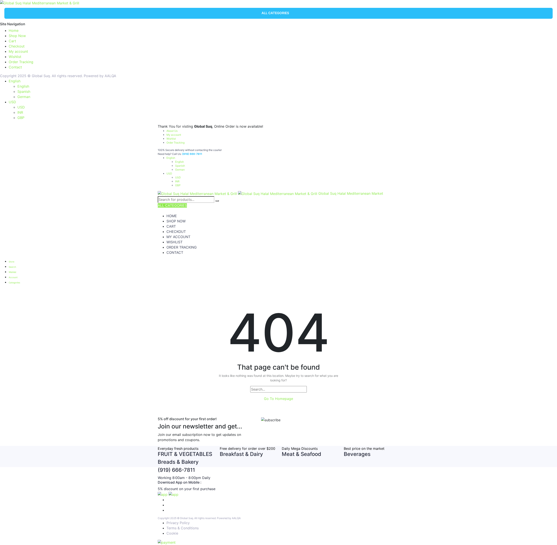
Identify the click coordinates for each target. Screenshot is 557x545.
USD (12, 102)
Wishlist (15, 56)
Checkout (17, 46)
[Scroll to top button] (547, 535)
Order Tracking (21, 62)
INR (20, 112)
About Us (172, 130)
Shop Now (17, 36)
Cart (12, 41)
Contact (15, 67)
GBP (20, 117)
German (23, 97)
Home (13, 30)
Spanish (23, 91)
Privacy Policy (178, 523)
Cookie (172, 533)
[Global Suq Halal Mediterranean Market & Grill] (39, 2)
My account (18, 51)
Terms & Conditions (182, 528)
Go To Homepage (278, 398)
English (14, 81)
